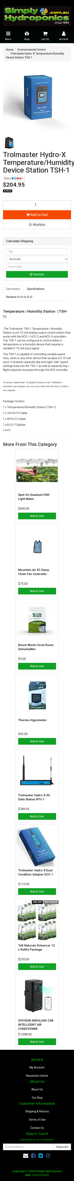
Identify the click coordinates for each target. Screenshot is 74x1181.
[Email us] (25, 1156)
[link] (33, 1156)
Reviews (11, 296)
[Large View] (9, 142)
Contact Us (37, 1127)
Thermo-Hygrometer (32, 720)
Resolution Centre (37, 1075)
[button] (37, 224)
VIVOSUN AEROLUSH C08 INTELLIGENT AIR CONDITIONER (35, 1025)
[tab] (13, 289)
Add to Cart (39, 215)
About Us (37, 1089)
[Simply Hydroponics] (37, 14)
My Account (37, 1067)
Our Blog (37, 1097)
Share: (8, 178)
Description (13, 288)
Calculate (38, 274)
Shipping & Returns (37, 1111)
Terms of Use (37, 1119)
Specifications (35, 288)
